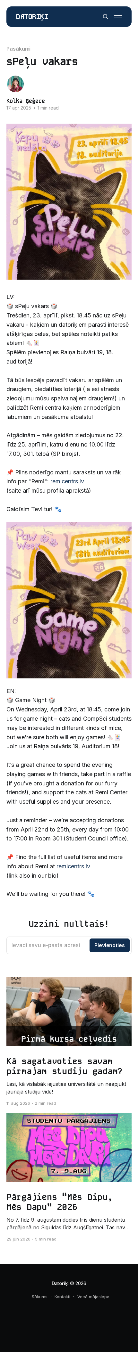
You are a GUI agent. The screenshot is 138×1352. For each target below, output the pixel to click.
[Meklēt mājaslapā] (105, 17)
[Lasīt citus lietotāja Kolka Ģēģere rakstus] (15, 84)
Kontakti (62, 1296)
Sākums (39, 1296)
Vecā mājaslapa (93, 1296)
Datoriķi (32, 16)
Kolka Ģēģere (25, 100)
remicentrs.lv (67, 481)
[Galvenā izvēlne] (118, 16)
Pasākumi (18, 48)
